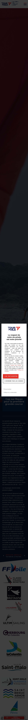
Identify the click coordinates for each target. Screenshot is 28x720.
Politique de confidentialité (10, 392)
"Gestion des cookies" (15, 365)
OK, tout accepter (11, 376)
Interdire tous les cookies (14, 381)
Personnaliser (7, 389)
